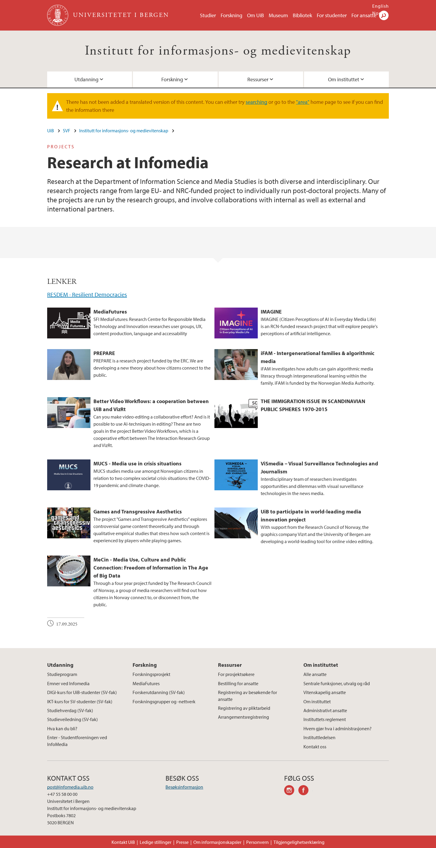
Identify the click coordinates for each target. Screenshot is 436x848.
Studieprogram (62, 674)
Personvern (257, 842)
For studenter (332, 15)
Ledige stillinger (155, 842)
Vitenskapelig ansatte (324, 692)
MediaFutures (146, 683)
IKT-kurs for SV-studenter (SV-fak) (79, 701)
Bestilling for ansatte (238, 683)
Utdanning (86, 79)
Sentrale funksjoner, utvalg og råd (336, 683)
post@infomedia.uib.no (70, 787)
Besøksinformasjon (184, 787)
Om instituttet (343, 79)
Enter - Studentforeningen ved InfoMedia (77, 740)
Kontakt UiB (123, 842)
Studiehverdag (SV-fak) (70, 710)
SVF (66, 130)
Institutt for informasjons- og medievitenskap (218, 50)
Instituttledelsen (319, 737)
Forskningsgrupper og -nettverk (164, 701)
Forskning (231, 15)
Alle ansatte (315, 674)
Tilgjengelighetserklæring (298, 842)
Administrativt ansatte (325, 710)
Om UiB (255, 15)
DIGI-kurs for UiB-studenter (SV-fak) (82, 692)
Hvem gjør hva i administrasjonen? (337, 728)
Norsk (378, 13)
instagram (291, 791)
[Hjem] (58, 15)
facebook (305, 791)
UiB (50, 130)
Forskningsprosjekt (151, 674)
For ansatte (363, 15)
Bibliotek (302, 15)
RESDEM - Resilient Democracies (87, 294)
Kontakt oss (314, 747)
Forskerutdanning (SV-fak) (159, 692)
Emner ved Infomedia (68, 683)
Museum (278, 15)
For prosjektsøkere (236, 674)
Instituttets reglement (324, 719)
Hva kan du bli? (62, 728)
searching (256, 101)
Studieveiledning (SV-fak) (72, 719)
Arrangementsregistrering (243, 717)
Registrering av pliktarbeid (244, 708)
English (380, 6)
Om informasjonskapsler (217, 842)
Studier (208, 15)
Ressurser (257, 79)
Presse (182, 842)
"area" (302, 101)
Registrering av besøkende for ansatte (247, 695)
